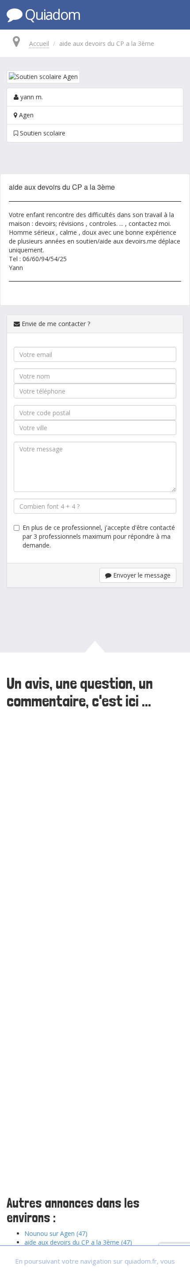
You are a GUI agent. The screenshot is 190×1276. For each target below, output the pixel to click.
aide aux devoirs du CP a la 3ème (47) (78, 1242)
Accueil (39, 43)
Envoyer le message (141, 575)
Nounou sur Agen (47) (55, 1233)
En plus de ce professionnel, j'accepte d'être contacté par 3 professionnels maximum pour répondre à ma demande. (99, 536)
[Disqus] (95, 833)
